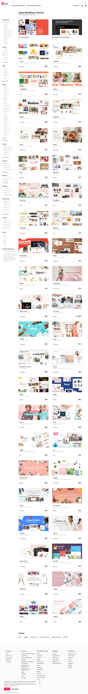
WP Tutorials (55, 657)
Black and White (41, 677)
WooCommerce (40, 663)
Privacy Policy (9, 657)
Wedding (55, 316)
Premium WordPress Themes (28, 653)
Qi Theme (23, 659)
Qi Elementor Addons (26, 657)
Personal (39, 673)
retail (20, 637)
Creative (39, 657)
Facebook (70, 657)
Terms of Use (9, 655)
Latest (38, 653)
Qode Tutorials (71, 655)
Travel (38, 665)
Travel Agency (22, 344)
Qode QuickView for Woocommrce (26, 669)
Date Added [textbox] (78, 17)
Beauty (38, 671)
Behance (70, 667)
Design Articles (56, 655)
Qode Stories (56, 659)
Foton (22, 676)
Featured (55, 653)
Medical (54, 177)
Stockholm (23, 674)
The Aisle (23, 678)
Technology (39, 667)
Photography (55, 594)
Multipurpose (55, 261)
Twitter (69, 659)
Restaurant (22, 177)
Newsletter (8, 659)
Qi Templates (24, 663)
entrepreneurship (56, 637)
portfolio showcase (44, 637)
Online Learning (23, 538)
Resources (76, 5)
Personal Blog (55, 149)
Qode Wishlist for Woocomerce (25, 666)
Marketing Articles (57, 663)
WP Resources (56, 661)
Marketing (55, 566)
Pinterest (70, 661)
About (7, 653)
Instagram (70, 663)
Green (38, 679)
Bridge (22, 672)
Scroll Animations (41, 675)
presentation (33, 637)
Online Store (22, 66)
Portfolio (21, 288)
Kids (20, 94)
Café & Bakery (22, 149)
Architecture (40, 669)
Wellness (21, 399)
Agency (38, 659)
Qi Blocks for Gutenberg (27, 661)
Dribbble (70, 665)
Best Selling (39, 655)
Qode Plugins (24, 655)
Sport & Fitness (56, 288)
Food (54, 233)
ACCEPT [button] (7, 689)
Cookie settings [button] (15, 689)
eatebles (65, 637)
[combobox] (76, 17)
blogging (26, 637)
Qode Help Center (72, 653)
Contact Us (8, 661)
